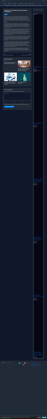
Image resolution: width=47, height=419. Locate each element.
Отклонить (39, 417)
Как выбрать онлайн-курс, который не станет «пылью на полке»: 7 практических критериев (24, 69)
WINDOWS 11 (15, 3)
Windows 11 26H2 (30, 5)
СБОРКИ (30, 3)
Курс (5, 41)
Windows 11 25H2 (19, 5)
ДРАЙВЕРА (21, 3)
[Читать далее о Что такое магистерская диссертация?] (24, 76)
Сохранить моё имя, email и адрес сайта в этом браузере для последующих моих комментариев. (17, 104)
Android (35, 5)
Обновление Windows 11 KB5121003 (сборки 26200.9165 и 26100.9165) (38, 67)
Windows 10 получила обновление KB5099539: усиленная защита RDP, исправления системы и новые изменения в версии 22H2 (38, 239)
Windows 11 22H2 (8, 5)
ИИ (18, 3)
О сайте (33, 362)
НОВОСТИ (4, 3)
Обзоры (40, 5)
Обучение (6, 14)
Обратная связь (34, 363)
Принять (44, 417)
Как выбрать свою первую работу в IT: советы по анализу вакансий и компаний (10, 83)
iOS (37, 5)
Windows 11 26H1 (25, 5)
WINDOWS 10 (9, 3)
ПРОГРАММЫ (26, 3)
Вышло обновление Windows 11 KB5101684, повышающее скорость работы (38, 123)
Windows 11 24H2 (13, 5)
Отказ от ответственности (35, 365)
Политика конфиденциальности (36, 364)
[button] (43, 1)
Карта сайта (33, 366)
